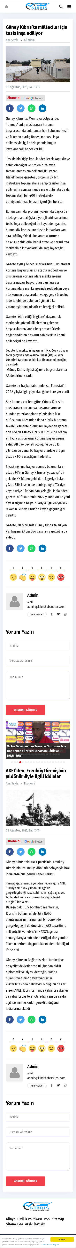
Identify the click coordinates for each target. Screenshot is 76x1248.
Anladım (62, 1239)
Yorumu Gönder (25, 710)
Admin (32, 595)
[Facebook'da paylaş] (10, 108)
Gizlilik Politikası (29, 1219)
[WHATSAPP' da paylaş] (31, 108)
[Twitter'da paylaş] (21, 108)
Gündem (29, 40)
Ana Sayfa (12, 40)
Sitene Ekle (14, 1224)
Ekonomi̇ (29, 783)
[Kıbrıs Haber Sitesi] (38, 1207)
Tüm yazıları (36, 614)
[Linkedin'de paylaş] (42, 108)
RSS (47, 1219)
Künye (10, 1219)
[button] (69, 7)
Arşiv (28, 1224)
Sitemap (58, 1219)
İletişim (39, 1224)
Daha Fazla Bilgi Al (50, 1244)
